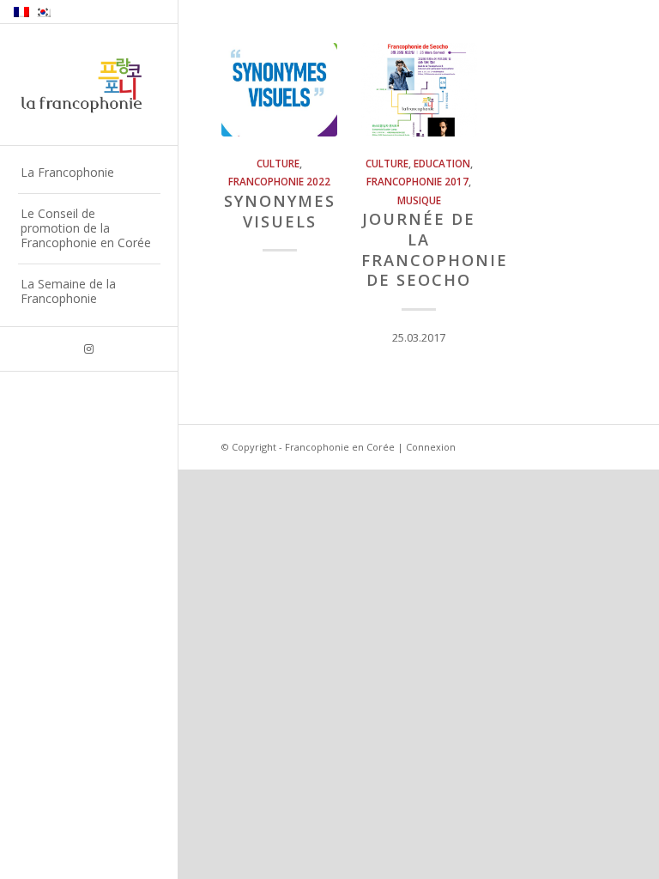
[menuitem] (89, 173)
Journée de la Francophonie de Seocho (434, 249)
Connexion (431, 446)
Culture (278, 163)
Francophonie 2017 (417, 181)
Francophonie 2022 (279, 181)
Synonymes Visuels (280, 211)
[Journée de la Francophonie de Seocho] (419, 89)
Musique (419, 200)
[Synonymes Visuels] (279, 89)
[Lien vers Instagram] (89, 349)
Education (442, 163)
